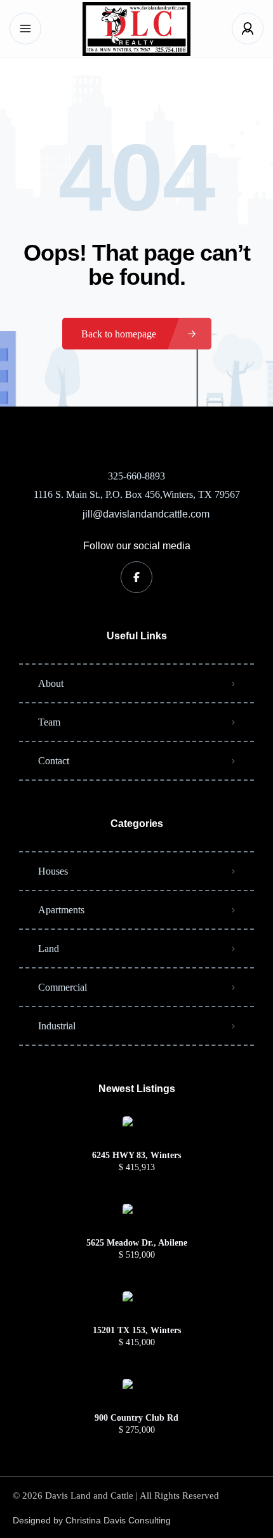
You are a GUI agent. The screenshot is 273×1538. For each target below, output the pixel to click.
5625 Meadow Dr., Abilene (136, 1243)
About (50, 683)
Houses (53, 871)
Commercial (62, 987)
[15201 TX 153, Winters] (137, 1305)
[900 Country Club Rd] (137, 1393)
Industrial (57, 1025)
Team (49, 722)
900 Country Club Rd (136, 1418)
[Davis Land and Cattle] (136, 28)
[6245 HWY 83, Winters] (137, 1130)
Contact (53, 760)
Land (48, 948)
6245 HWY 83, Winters (136, 1155)
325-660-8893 (136, 476)
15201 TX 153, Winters (137, 1330)
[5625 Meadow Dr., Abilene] (137, 1218)
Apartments (61, 909)
